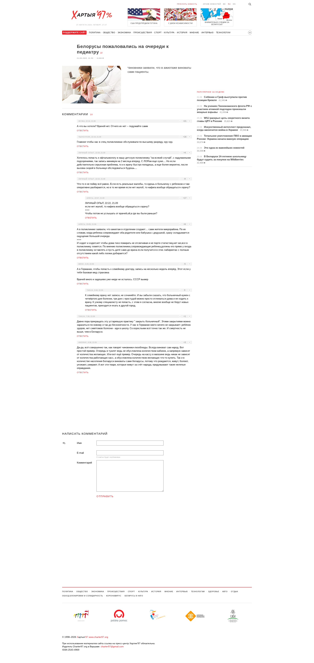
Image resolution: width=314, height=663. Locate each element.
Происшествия (142, 32)
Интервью (207, 32)
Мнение (194, 32)
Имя (79, 443)
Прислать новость (187, 4)
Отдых (234, 591)
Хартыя (91, 15)
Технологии (223, 32)
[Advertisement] (127, 404)
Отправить (105, 496)
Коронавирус (113, 596)
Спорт (157, 32)
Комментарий (84, 462)
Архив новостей (212, 4)
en (234, 4)
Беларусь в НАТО (134, 596)
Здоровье (213, 591)
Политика (95, 32)
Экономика (124, 32)
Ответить (83, 130)
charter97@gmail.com (112, 646)
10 (101, 53)
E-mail (80, 452)
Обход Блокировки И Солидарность (82, 596)
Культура (169, 32)
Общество (109, 32)
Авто (225, 591)
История (182, 32)
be (224, 4)
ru (229, 4)
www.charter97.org (98, 637)
